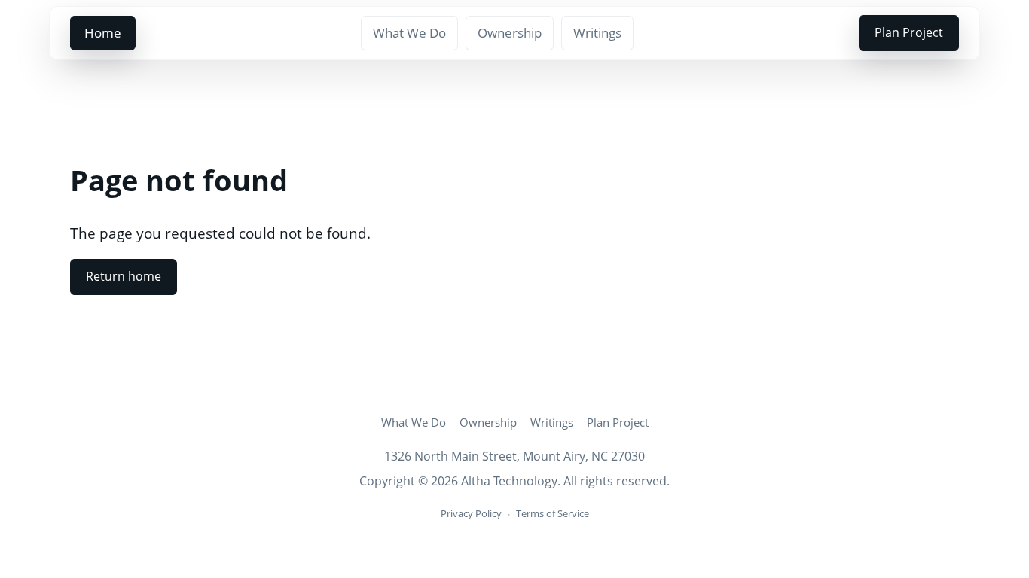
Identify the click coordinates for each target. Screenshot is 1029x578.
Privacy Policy (471, 513)
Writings (597, 32)
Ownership (510, 32)
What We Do (409, 32)
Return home (123, 276)
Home (102, 32)
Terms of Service (552, 513)
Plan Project (909, 32)
